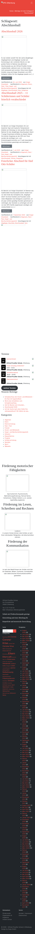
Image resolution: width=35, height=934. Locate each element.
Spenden (7, 442)
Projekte (7, 438)
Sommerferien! (11, 359)
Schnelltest (5, 680)
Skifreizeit (5, 685)
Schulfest (5, 683)
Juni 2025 (25, 673)
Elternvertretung (10, 424)
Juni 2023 (25, 750)
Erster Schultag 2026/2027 (15, 366)
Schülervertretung (10, 440)
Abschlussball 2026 (12, 31)
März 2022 (25, 787)
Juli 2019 (25, 870)
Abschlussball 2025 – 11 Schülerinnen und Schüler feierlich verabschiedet (15, 96)
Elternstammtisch (12, 379)
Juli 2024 (25, 710)
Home (11, 11)
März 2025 (25, 679)
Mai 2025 (25, 675)
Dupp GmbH (12, 929)
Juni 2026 (25, 634)
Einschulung (5, 654)
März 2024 (25, 718)
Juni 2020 (25, 842)
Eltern (30, 84)
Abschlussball (12, 90)
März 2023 (25, 756)
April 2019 (25, 876)
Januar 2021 (26, 817)
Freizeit (7, 428)
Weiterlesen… (6, 78)
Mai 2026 (25, 636)
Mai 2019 (25, 874)
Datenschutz (23, 915)
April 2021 (25, 809)
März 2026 (25, 640)
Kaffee (4, 665)
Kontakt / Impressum (25, 913)
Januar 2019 (26, 884)
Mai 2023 (25, 752)
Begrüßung (5, 637)
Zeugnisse (24, 90)
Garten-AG (5, 661)
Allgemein (24, 84)
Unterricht (5, 689)
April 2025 (25, 677)
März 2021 (25, 811)
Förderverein (7, 913)
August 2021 (26, 805)
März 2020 (25, 848)
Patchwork (5, 674)
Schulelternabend (12, 372)
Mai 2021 (25, 807)
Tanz (26, 223)
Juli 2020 (25, 840)
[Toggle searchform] (28, 3)
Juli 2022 (25, 779)
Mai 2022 (25, 783)
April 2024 (25, 716)
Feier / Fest (4, 86)
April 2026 (25, 638)
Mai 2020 (25, 844)
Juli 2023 (25, 748)
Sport (6, 444)
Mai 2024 (25, 714)
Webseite (8, 446)
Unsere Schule (7, 919)
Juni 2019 (25, 872)
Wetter (4, 695)
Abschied (11, 223)
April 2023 (25, 754)
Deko (4, 648)
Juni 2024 (25, 712)
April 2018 (25, 903)
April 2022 (25, 785)
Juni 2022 (25, 781)
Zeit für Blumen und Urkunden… (15, 405)
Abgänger (4, 90)
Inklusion (7, 434)
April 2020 (25, 846)
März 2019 (25, 878)
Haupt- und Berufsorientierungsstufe (16, 432)
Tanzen (13, 158)
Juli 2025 (25, 671)
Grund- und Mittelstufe (12, 430)
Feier (19, 90)
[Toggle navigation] (32, 3)
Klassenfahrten (9, 436)
